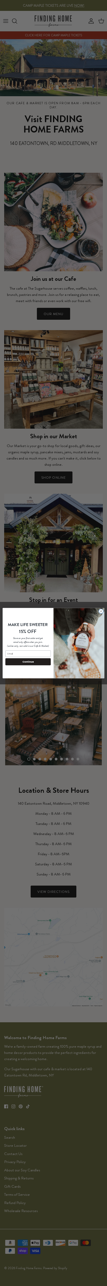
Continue (28, 661)
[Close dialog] (101, 611)
